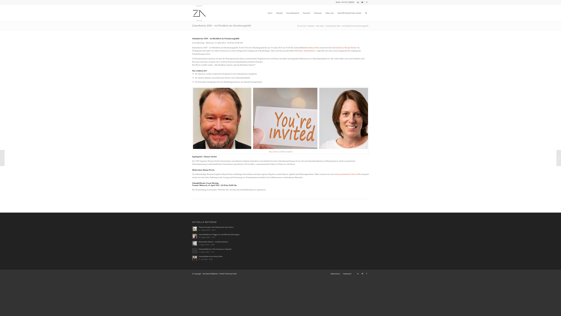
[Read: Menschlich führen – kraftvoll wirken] (194, 243)
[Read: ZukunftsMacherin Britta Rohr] (194, 258)
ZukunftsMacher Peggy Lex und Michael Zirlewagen (219, 234)
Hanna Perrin (314, 48)
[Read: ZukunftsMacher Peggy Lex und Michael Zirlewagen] (194, 236)
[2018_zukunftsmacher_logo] (199, 13)
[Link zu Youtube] (362, 2)
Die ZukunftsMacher (210, 274)
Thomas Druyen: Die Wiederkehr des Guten (216, 227)
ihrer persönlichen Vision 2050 (348, 174)
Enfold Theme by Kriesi (228, 274)
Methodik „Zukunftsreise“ (305, 51)
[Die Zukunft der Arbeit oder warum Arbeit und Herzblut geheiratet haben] (2, 158)
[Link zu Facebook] (367, 2)
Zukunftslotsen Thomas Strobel (344, 48)
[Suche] (366, 13)
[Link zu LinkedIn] (358, 2)
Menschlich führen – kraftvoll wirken (213, 242)
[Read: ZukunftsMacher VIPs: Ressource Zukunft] (194, 250)
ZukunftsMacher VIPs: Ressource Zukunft (215, 249)
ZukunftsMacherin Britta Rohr (211, 256)
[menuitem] (270, 13)
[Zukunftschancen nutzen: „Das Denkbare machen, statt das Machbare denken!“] (558, 158)
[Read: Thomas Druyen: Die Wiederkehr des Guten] (194, 228)
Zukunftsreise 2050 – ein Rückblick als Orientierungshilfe (221, 25)
